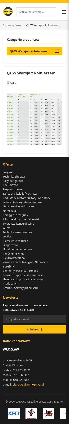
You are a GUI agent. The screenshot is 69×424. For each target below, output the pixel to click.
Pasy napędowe (13, 181)
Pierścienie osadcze (15, 241)
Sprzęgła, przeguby (15, 215)
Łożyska (8, 172)
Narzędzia (9, 211)
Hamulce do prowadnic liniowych (24, 279)
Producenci (10, 283)
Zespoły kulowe (12, 189)
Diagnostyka (11, 245)
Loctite (7, 236)
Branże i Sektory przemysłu (20, 288)
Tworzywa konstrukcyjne (18, 223)
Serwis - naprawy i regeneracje (23, 275)
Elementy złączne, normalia (20, 270)
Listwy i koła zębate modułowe (22, 202)
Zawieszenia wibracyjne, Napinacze (25, 262)
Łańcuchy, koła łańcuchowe (20, 193)
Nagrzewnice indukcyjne (18, 206)
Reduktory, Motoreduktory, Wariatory (26, 198)
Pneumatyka (11, 185)
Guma (7, 228)
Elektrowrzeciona (14, 258)
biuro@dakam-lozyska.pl (28, 384)
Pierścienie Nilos (13, 253)
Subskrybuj (34, 329)
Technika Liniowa (14, 176)
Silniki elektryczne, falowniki (21, 219)
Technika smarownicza (17, 232)
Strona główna (12, 25)
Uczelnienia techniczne (18, 249)
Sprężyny (9, 266)
